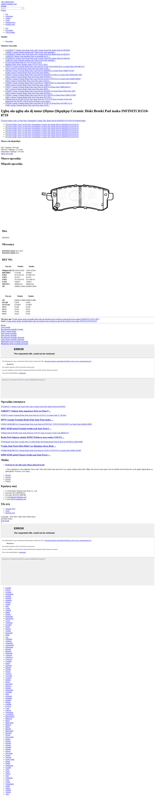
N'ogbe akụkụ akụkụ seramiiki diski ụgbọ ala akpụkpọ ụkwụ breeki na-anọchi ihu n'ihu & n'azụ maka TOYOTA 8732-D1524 (51, 321)
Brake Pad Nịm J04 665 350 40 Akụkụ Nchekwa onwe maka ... (28, 101)
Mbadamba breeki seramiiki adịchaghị (14, 342)
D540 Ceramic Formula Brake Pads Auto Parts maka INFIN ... (27, 73)
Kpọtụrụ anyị (10, 24)
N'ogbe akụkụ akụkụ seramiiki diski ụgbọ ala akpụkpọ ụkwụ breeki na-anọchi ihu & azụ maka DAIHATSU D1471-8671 (55, 319)
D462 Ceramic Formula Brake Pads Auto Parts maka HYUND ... (28, 97)
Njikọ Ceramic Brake (8, 331)
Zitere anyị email (7, 154)
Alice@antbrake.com (18, 499)
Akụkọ (7, 18)
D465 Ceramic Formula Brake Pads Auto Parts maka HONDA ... (28, 93)
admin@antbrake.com (18, 497)
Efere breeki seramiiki (9, 333)
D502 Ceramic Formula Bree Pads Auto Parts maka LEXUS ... (28, 81)
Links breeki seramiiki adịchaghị (12, 339)
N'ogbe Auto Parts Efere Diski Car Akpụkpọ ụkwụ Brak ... (28, 446)
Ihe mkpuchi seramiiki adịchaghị (12, 337)
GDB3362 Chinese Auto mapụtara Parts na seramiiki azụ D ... (27, 56)
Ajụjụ (7, 20)
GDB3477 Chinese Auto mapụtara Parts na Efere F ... (26, 411)
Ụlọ (6, 14)
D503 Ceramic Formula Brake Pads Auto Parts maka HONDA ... (28, 77)
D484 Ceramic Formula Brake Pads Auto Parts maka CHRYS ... (28, 85)
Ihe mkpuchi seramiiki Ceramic (12, 329)
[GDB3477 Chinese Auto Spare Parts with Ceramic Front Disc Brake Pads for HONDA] (33, 407)
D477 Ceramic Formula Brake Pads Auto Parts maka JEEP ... (27, 89)
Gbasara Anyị (10, 22)
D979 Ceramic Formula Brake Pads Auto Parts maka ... (27, 420)
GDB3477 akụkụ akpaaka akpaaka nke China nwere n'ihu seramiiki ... (30, 52)
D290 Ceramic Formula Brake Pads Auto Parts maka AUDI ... (27, 105)
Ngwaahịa (9, 16)
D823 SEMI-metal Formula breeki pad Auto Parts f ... (26, 428)
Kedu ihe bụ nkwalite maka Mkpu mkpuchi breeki (24, 465)
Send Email (5, 521)
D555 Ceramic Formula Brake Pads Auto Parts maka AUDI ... (27, 69)
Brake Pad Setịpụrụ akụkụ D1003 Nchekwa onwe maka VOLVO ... (32, 437)
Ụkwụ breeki (10, 32)
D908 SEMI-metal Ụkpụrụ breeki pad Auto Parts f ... (25, 455)
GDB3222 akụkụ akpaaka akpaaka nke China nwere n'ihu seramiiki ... (30, 60)
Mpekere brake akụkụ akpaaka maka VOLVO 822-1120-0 (26, 64)
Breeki (3, 325)
